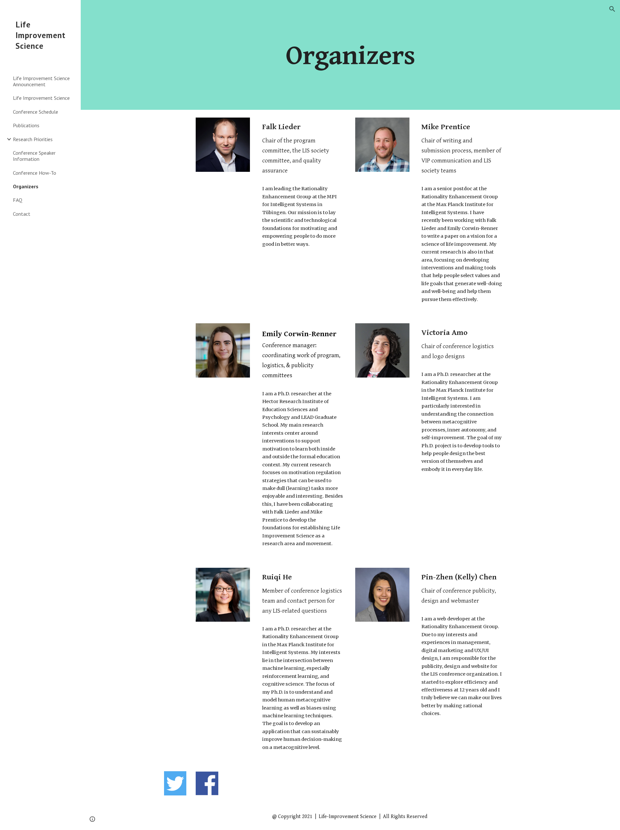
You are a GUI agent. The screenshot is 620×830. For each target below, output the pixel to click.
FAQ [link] (17, 200)
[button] (612, 9)
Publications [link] (26, 125)
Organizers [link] (25, 186)
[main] (350, 54)
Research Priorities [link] (33, 139)
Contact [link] (21, 214)
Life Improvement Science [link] (41, 98)
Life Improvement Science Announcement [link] (41, 81)
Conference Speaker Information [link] (34, 156)
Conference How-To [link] (34, 173)
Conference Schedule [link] (35, 112)
